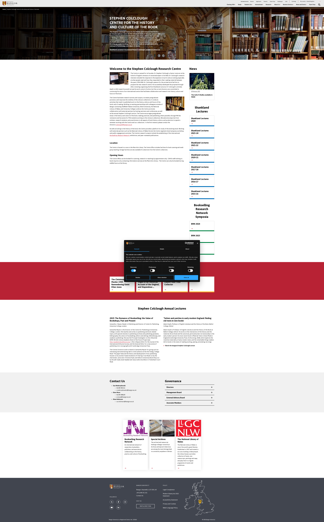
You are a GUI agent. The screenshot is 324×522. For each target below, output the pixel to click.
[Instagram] (125, 502)
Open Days (272, 1)
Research (268, 4)
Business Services (288, 4)
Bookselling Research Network (119, 135)
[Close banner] (197, 243)
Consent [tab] (136, 249)
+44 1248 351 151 (141, 493)
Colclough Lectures (144, 50)
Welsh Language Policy (170, 508)
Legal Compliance (168, 489)
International (258, 4)
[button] (189, 387)
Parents (265, 1)
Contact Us (156, 50)
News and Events (301, 4)
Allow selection (162, 277)
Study (239, 4)
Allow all (186, 277)
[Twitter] (112, 502)
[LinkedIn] (118, 507)
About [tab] (187, 249)
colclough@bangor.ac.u (123, 125)
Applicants (258, 1)
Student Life (248, 4)
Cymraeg (294, 1)
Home (4, 9)
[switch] (152, 270)
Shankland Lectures (116, 50)
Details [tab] (162, 249)
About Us (277, 4)
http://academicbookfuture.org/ (120, 342)
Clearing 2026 (231, 4)
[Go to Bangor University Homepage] (10, 3)
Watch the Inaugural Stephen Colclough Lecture (180, 345)
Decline (138, 277)
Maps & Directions (145, 506)
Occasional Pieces (130, 50)
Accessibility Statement (170, 500)
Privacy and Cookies (169, 504)
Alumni (252, 1)
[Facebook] (118, 502)
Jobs (286, 1)
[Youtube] (112, 507)
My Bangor (280, 1)
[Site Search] (319, 4)
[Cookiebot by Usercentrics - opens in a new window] (186, 243)
